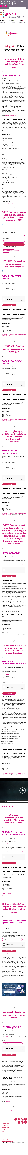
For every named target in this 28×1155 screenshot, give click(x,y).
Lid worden (13, 1)
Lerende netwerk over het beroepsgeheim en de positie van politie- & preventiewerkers (14, 649)
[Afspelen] (2, 801)
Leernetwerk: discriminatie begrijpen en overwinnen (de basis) (14, 1015)
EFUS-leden (8, 1036)
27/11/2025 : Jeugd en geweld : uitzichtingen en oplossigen (14, 349)
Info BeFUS (7, 1)
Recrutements (5, 1125)
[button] (22, 790)
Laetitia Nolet (10, 203)
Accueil (4, 1119)
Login (14, 3)
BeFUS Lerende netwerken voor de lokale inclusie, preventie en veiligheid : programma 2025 (14, 216)
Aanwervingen (20, 1)
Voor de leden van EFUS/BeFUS (8, 334)
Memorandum (3, 3)
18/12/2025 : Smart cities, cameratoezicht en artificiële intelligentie (14, 264)
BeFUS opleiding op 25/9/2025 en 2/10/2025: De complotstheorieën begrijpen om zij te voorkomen (14, 436)
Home (1, 1)
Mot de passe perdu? (8, 249)
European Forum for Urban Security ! (17, 1139)
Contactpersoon (5, 637)
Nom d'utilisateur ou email (10, 232)
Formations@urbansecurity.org (10, 115)
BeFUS (3, 20)
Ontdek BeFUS (5, 1139)
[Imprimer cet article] (14, 71)
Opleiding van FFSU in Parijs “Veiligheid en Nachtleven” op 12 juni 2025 (14, 63)
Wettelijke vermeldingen (7, 1141)
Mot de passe (6, 238)
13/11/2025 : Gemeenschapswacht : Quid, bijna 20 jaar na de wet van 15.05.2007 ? (14, 818)
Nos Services (5, 1123)
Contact (10, 3)
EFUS (7, 286)
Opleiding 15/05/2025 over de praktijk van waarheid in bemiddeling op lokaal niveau (14, 908)
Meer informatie (5, 338)
